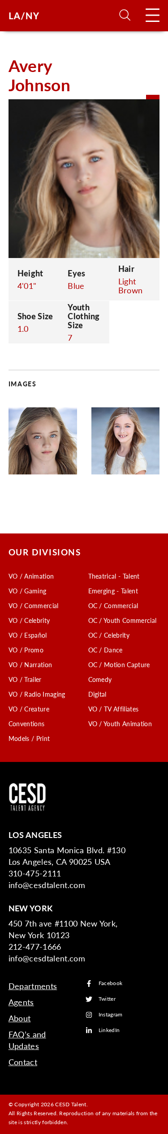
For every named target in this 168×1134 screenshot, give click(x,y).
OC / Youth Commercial (122, 620)
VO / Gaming (28, 590)
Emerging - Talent (113, 590)
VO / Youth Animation (120, 723)
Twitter (107, 999)
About (20, 1018)
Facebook (111, 983)
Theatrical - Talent (114, 575)
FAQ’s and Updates (27, 1039)
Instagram (111, 1014)
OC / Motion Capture (119, 664)
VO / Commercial (34, 605)
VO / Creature (29, 708)
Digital (97, 694)
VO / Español (28, 634)
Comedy (100, 679)
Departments (33, 985)
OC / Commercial (113, 605)
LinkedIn (109, 1030)
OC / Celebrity (108, 634)
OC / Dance (105, 649)
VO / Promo (26, 649)
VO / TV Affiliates (113, 708)
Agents (21, 1001)
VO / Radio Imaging (37, 694)
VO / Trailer (25, 679)
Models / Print (29, 738)
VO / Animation (31, 575)
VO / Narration (30, 664)
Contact (23, 1061)
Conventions (27, 723)
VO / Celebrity (29, 620)
